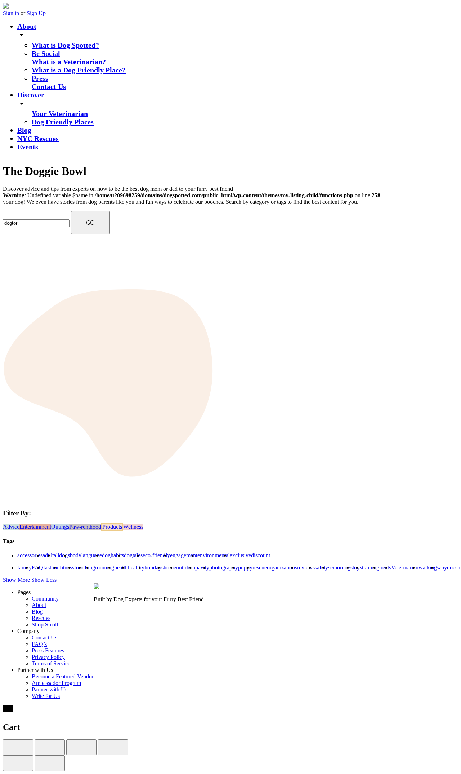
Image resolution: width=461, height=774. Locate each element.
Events (27, 147)
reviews (306, 567)
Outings (60, 527)
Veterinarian (405, 567)
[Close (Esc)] (18, 747)
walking (428, 567)
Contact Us (49, 87)
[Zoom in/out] (113, 747)
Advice (11, 527)
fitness (67, 567)
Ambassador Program (56, 683)
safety (321, 567)
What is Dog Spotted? (65, 45)
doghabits (113, 555)
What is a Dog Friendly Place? (79, 70)
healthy (136, 567)
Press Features (48, 650)
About (26, 26)
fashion (51, 567)
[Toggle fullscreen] (81, 747)
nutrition (185, 567)
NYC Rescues (38, 138)
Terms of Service (51, 663)
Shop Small (45, 624)
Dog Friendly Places (63, 122)
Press (40, 78)
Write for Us (46, 696)
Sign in (12, 13)
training (370, 567)
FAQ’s (39, 644)
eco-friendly (156, 555)
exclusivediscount (250, 555)
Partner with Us (49, 689)
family (24, 567)
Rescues (41, 618)
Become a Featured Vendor (63, 676)
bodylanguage (86, 555)
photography (223, 567)
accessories (29, 555)
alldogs (62, 555)
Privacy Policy (48, 657)
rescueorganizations (274, 567)
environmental (213, 555)
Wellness (133, 527)
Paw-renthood (85, 527)
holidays (154, 567)
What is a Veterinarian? (69, 62)
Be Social (46, 53)
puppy (245, 567)
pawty (202, 567)
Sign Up (36, 13)
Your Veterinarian (60, 114)
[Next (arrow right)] (50, 763)
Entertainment (35, 527)
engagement (183, 555)
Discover (30, 95)
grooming (103, 567)
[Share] (50, 747)
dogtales (133, 555)
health (121, 567)
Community (45, 598)
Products (112, 527)
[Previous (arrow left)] (18, 763)
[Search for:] (37, 223)
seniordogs (340, 567)
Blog (24, 130)
